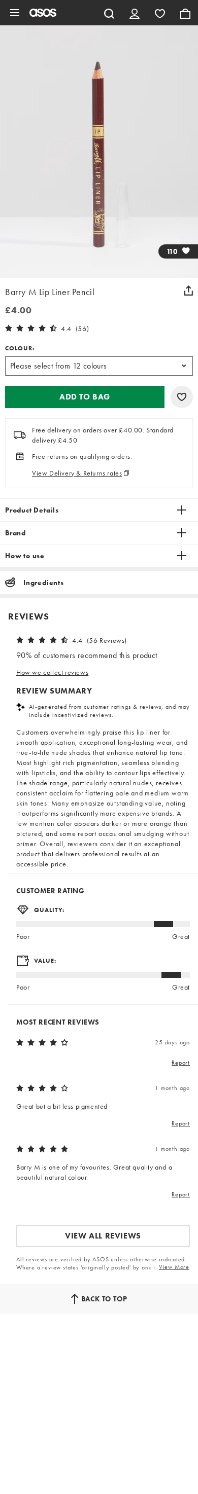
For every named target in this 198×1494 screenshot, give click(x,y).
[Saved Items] (160, 12)
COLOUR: (20, 348)
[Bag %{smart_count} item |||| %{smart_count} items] (185, 12)
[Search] (109, 12)
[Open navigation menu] (14, 12)
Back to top (104, 1298)
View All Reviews (103, 1235)
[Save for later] (182, 397)
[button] (84, 397)
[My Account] (134, 12)
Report (181, 1063)
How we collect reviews (52, 672)
